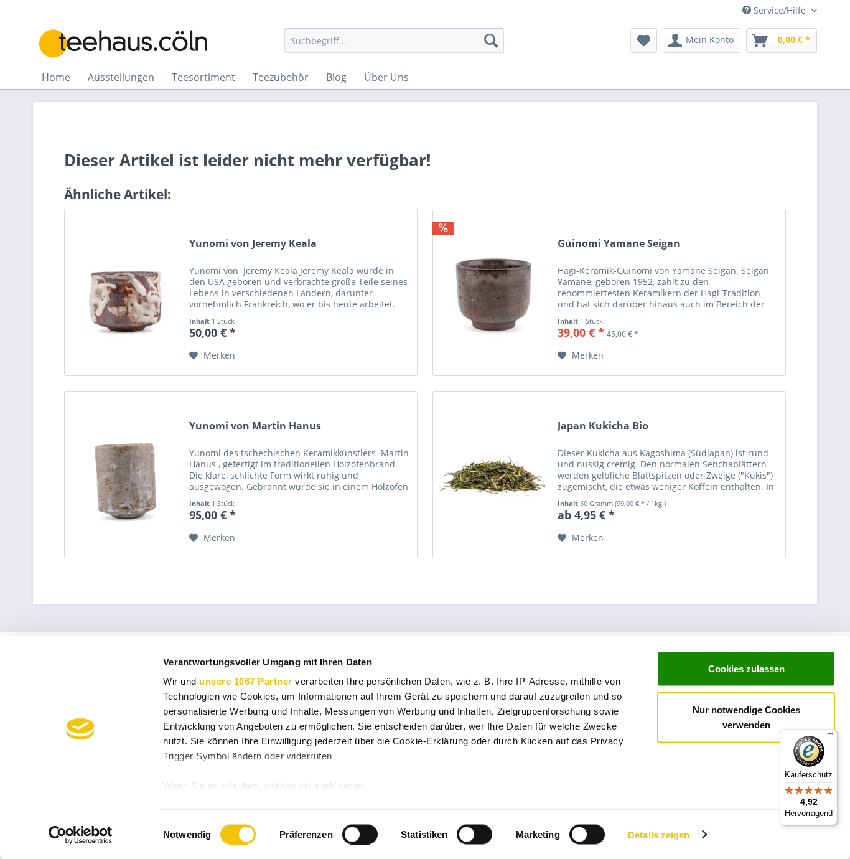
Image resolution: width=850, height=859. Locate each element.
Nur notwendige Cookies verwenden (746, 717)
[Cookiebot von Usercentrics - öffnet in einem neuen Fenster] (80, 834)
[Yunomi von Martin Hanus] (124, 474)
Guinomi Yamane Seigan (619, 243)
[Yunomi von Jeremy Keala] (124, 292)
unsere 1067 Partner (245, 681)
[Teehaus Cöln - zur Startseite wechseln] (132, 43)
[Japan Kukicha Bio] (492, 474)
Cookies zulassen (746, 669)
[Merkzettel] (643, 40)
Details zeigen (658, 834)
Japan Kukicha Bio (603, 426)
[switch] (360, 834)
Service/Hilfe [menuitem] (779, 10)
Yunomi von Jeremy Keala (253, 243)
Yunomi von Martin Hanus (255, 426)
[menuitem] (394, 40)
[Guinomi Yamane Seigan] (492, 292)
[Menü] (830, 736)
